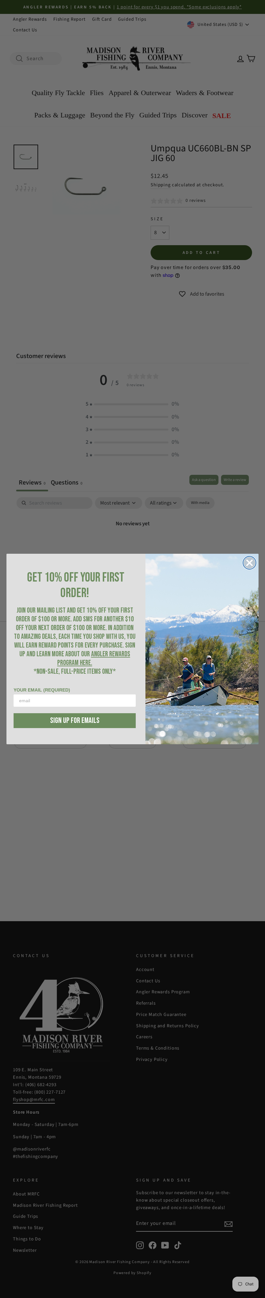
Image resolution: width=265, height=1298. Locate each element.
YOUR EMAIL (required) (42, 690)
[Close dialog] (249, 562)
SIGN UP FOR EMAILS (75, 720)
